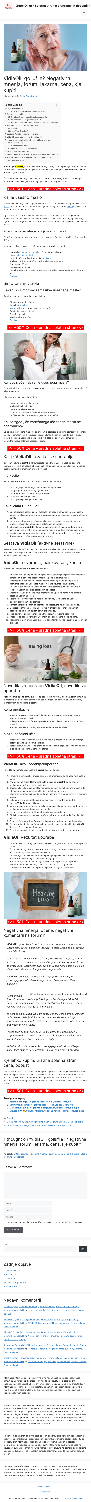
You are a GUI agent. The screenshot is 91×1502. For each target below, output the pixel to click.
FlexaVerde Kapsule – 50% (16, 1282)
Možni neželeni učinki (19, 146)
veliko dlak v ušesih (25, 255)
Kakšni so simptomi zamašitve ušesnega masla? (29, 117)
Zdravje (10, 1118)
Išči (5, 1244)
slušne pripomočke (31, 252)
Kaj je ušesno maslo (14, 108)
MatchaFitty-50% (12, 1270)
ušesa (70, 206)
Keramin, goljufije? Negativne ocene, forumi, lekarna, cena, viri (40, 1102)
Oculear (13, 276)
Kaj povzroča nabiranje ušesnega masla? (26, 120)
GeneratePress (75, 1498)
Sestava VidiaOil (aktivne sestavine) (23, 134)
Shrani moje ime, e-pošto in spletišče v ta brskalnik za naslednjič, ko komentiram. (45, 1222)
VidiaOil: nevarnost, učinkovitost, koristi (24, 137)
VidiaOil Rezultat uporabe (18, 151)
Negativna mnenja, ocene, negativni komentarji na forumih (32, 154)
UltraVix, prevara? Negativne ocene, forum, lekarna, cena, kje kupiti (39, 1125)
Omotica (14, 320)
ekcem (48, 258)
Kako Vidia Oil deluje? (19, 131)
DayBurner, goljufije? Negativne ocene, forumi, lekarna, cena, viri (42, 1105)
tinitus (31, 311)
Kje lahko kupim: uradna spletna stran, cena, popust (29, 157)
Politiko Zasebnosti (46, 1486)
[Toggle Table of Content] (55, 105)
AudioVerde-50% (12, 1286)
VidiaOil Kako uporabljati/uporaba (24, 148)
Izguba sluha (16, 308)
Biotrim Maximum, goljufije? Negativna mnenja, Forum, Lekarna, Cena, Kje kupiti (45, 1122)
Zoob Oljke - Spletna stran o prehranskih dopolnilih (53, 5)
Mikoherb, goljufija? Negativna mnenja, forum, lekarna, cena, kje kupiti (45, 1108)
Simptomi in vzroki (15, 114)
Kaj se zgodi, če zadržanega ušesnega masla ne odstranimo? (34, 122)
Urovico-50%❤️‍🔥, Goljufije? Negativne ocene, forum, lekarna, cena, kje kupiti (47, 1111)
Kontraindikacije (17, 143)
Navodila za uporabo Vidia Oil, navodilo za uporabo (29, 140)
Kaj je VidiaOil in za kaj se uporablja (22, 125)
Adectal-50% (10, 1274)
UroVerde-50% (11, 1278)
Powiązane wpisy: (18, 160)
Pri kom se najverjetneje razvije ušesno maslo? (30, 111)
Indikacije (14, 128)
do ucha (23, 305)
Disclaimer (45, 1492)
